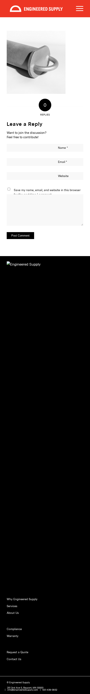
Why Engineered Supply (22, 599)
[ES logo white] (37, 8)
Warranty (12, 636)
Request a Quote (17, 652)
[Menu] (77, 8)
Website (63, 176)
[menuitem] (77, 8)
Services (12, 606)
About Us (13, 612)
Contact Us (14, 659)
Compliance (14, 629)
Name (63, 147)
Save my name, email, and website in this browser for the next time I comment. (47, 192)
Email (62, 162)
